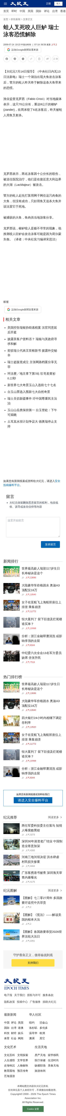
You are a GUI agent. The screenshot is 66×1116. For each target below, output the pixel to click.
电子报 (8, 995)
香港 (63, 11)
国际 (38, 11)
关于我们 (19, 995)
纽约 (32, 1022)
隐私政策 (9, 1001)
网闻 (20, 1038)
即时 (14, 11)
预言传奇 (22, 1070)
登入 (58, 3)
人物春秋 (22, 1065)
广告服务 (35, 1001)
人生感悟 (9, 1060)
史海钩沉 (9, 1065)
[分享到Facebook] (6, 59)
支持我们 (33, 962)
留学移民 (53, 1055)
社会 (13, 1038)
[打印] (39, 59)
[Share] (24, 577)
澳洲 (32, 1038)
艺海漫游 (9, 1076)
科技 (6, 1033)
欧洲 (42, 1033)
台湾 (55, 11)
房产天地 (40, 1055)
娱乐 (20, 1033)
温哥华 (33, 1033)
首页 (6, 11)
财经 (13, 1033)
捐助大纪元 (49, 1001)
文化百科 (9, 1055)
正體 (48, 3)
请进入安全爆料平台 (33, 800)
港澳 (20, 1027)
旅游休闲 (40, 1070)
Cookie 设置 (33, 1109)
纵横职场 (40, 1065)
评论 (46, 11)
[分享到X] (23, 59)
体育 (6, 1038)
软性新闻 (15, 19)
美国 (30, 11)
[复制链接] (31, 58)
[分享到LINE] (15, 59)
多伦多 (44, 1027)
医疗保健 (40, 1060)
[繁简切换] (55, 59)
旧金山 (44, 1022)
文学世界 (22, 1060)
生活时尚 (53, 1060)
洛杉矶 (33, 1027)
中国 (22, 11)
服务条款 (48, 995)
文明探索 (22, 1055)
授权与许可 (34, 995)
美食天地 (53, 1065)
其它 (42, 1038)
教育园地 (9, 1070)
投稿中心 (22, 1001)
